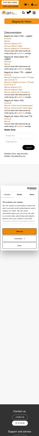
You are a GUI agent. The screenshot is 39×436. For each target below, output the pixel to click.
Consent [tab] (7, 194)
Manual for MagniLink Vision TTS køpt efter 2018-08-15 (19, 78)
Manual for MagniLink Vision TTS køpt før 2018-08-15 (19, 83)
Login (35, 5)
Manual (7, 41)
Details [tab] (19, 194)
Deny (19, 245)
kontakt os (20, 53)
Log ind (28, 147)
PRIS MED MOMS (10, 2)
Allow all (19, 231)
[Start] (9, 12)
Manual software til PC (13, 43)
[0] (27, 13)
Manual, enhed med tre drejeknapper (18, 105)
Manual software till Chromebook (17, 48)
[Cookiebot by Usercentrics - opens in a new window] (28, 188)
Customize (18, 238)
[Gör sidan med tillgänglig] (26, 4)
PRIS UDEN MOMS (10, 6)
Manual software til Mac (13, 46)
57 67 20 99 (19, 423)
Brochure (7, 38)
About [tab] (32, 194)
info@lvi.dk (20, 417)
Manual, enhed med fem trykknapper (18, 108)
